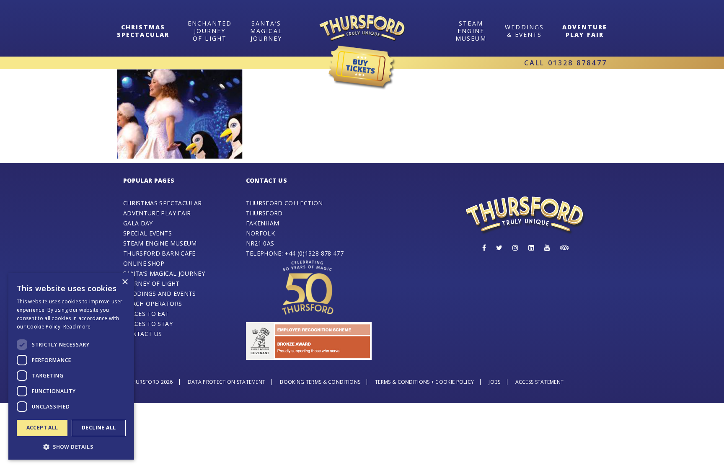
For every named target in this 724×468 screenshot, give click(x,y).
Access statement (539, 381)
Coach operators (152, 304)
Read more (77, 326)
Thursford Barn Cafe (159, 253)
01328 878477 (577, 62)
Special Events (147, 233)
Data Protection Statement (227, 381)
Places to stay (148, 324)
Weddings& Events (524, 30)
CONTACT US (142, 334)
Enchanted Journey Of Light (210, 30)
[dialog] (71, 366)
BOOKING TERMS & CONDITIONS (320, 381)
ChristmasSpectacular (143, 30)
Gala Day (138, 223)
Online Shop (144, 263)
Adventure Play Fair (584, 30)
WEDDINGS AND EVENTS (159, 293)
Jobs (494, 381)
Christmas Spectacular (162, 203)
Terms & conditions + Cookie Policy (424, 381)
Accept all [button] (42, 427)
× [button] (125, 282)
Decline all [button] (99, 427)
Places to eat (146, 314)
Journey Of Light (151, 283)
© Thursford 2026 (148, 381)
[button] (71, 446)
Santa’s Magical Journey (266, 30)
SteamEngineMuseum (471, 30)
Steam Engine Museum (160, 243)
